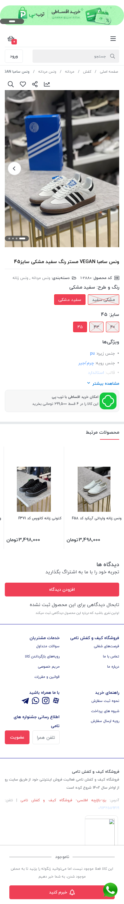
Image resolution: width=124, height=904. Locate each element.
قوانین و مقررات (47, 677)
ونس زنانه (20, 278)
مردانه (69, 71)
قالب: (110, 372)
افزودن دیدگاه (62, 589)
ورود (14, 56)
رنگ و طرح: (108, 287)
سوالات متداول (48, 646)
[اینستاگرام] (45, 701)
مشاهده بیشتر (105, 383)
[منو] (113, 38)
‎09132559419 (108, 808)
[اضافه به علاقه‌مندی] (23, 84)
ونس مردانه (47, 71)
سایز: (114, 314)
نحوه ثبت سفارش (105, 701)
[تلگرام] (25, 701)
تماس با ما (111, 656)
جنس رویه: (105, 363)
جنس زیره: (105, 353)
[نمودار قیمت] (47, 84)
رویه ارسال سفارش (105, 721)
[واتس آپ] (35, 701)
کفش (87, 71)
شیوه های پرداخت (105, 711)
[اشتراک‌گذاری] (35, 84)
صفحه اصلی (109, 71)
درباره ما (113, 666)
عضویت (17, 737)
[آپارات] (56, 701)
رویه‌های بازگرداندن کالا (42, 656)
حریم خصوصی (49, 666)
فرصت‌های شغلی (106, 646)
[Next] (14, 168)
